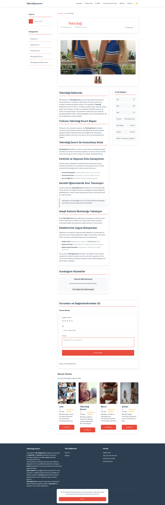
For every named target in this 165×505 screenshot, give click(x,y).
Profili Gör (66, 427)
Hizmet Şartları (108, 461)
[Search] (31, 21)
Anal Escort (33, 39)
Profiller (97, 3)
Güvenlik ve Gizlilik (109, 458)
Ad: (63, 326)
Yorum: (64, 336)
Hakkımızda (88, 3)
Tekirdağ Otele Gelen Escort (39, 62)
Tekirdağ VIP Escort (36, 57)
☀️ (137, 3)
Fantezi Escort (34, 45)
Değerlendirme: (67, 317)
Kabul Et (82, 499)
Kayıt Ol (129, 3)
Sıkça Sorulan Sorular (110, 3)
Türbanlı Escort (35, 51)
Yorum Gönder (98, 353)
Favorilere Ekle (129, 27)
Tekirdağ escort (34, 3)
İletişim (122, 3)
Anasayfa (79, 3)
